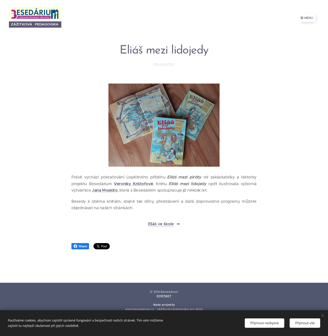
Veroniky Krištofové (133, 183)
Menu (308, 18)
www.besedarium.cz (139, 309)
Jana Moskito (105, 190)
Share (83, 246)
